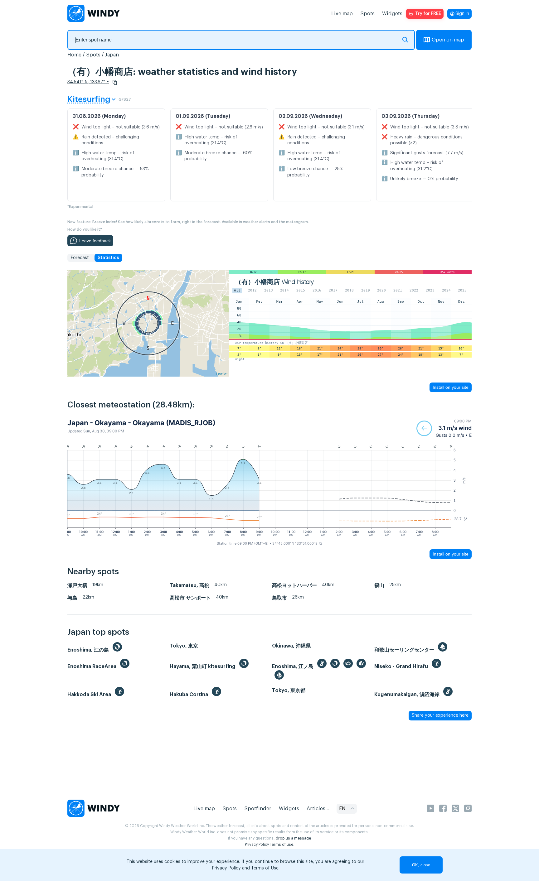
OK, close (421, 865)
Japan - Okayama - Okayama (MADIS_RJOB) (141, 423)
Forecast (79, 258)
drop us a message (293, 838)
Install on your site (451, 387)
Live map (342, 13)
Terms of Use (265, 868)
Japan (112, 54)
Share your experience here (440, 715)
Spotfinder (257, 808)
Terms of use (281, 844)
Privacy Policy (257, 844)
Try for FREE (428, 14)
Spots (367, 13)
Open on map (448, 39)
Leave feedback (95, 240)
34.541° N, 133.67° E (88, 82)
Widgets (392, 13)
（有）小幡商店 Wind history (274, 282)
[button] (115, 82)
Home (74, 54)
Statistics (108, 258)
